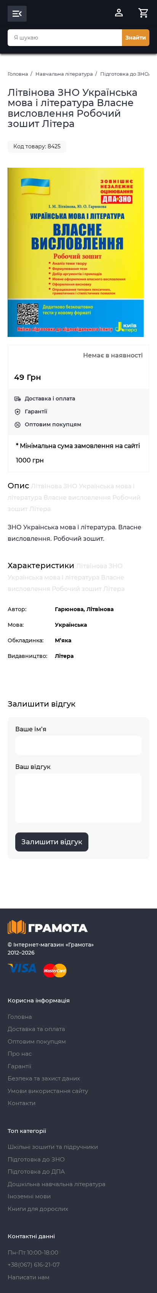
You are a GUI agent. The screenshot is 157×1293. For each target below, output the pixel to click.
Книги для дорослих (38, 1208)
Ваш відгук (33, 766)
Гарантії (36, 411)
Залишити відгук (51, 842)
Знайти (135, 37)
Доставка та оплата (36, 1028)
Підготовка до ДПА (36, 1171)
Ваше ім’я (30, 729)
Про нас (20, 1053)
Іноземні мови (29, 1196)
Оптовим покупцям (53, 424)
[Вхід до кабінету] (119, 14)
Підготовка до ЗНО (36, 1159)
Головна (18, 74)
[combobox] (65, 37)
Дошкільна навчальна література (57, 1184)
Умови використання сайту (48, 1090)
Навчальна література (64, 74)
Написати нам (29, 1277)
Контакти (21, 1103)
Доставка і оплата (50, 398)
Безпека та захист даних (44, 1078)
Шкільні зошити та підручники (53, 1146)
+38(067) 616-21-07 (34, 1264)
